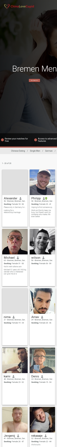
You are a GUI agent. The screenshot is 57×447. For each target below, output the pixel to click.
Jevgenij (9, 435)
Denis (35, 376)
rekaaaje (37, 435)
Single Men (35, 151)
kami (7, 376)
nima (7, 317)
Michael (9, 257)
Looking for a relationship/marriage (12, 211)
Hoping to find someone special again (42, 207)
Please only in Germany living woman (15, 207)
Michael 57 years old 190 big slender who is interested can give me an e (15, 272)
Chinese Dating (18, 151)
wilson (35, 257)
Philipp (36, 198)
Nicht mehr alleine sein (13, 267)
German (49, 151)
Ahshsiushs (35, 445)
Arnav (35, 317)
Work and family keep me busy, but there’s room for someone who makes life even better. (41, 213)
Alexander (10, 198)
